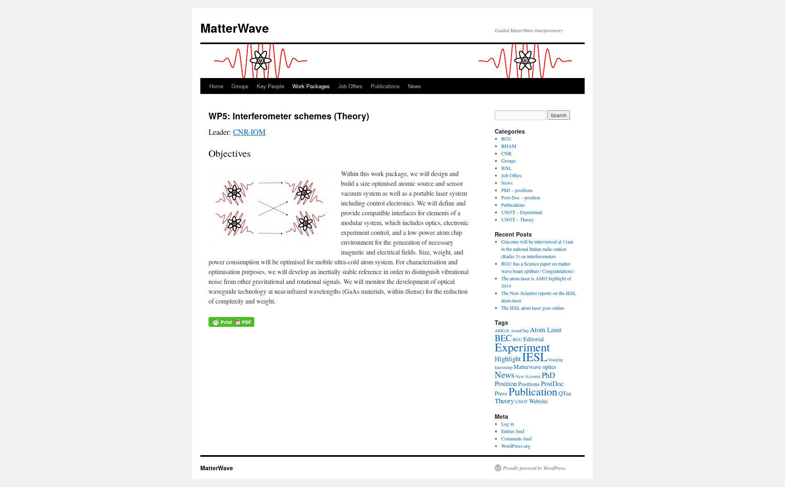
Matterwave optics (535, 367)
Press (501, 393)
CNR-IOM (249, 132)
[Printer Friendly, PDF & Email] (231, 321)
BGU (506, 138)
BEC (503, 338)
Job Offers (350, 86)
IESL (506, 168)
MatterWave (234, 27)
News (414, 86)
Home (216, 86)
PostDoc (552, 383)
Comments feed (516, 438)
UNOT (521, 401)
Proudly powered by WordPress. (534, 468)
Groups (240, 86)
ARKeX (502, 330)
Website (538, 401)
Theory (504, 400)
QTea (564, 393)
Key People (270, 86)
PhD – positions (517, 190)
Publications (385, 86)
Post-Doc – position (520, 197)
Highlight (508, 358)
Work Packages (311, 86)
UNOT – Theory (517, 219)
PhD (548, 375)
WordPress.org (515, 445)
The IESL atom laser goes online (532, 307)
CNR (506, 153)
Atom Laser (546, 329)
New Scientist (528, 376)
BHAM (508, 146)
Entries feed (512, 431)
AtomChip (520, 330)
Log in (507, 423)
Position (506, 383)
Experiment (522, 347)
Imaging (556, 359)
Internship (503, 367)
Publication (533, 391)
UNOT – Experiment (521, 212)
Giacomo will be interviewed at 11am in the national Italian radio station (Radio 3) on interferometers (537, 248)
